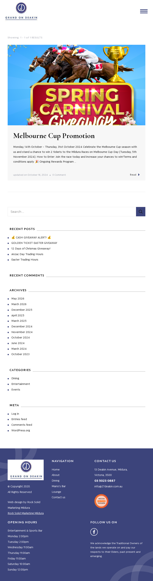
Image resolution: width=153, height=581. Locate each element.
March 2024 (19, 349)
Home (56, 469)
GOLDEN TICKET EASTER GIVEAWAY (34, 243)
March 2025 (18, 321)
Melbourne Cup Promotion (54, 135)
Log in (15, 414)
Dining (15, 378)
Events (15, 389)
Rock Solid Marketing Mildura (26, 513)
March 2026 (18, 304)
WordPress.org (20, 430)
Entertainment (20, 384)
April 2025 (17, 315)
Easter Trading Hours (24, 259)
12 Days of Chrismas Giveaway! (30, 248)
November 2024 (22, 332)
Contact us (58, 497)
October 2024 (20, 337)
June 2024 (18, 343)
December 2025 (21, 310)
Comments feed (21, 425)
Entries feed (19, 419)
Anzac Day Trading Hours (27, 254)
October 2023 (20, 354)
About (56, 475)
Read (133, 175)
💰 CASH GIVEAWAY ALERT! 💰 (31, 237)
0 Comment (59, 176)
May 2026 (17, 298)
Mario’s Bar (59, 486)
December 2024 (21, 326)
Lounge (56, 492)
